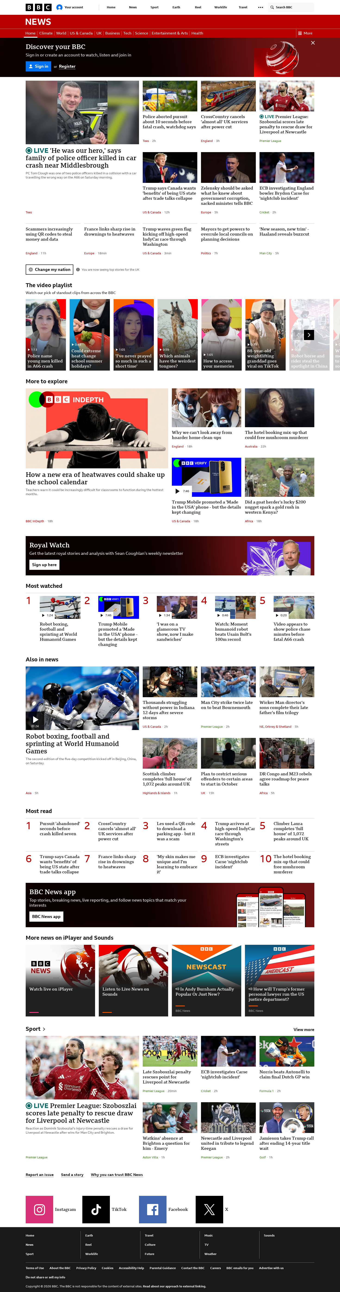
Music (208, 1235)
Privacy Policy (86, 1268)
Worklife (220, 7)
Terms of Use (35, 1268)
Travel (243, 7)
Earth (176, 7)
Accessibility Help (131, 1268)
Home (111, 7)
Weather (210, 1254)
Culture (150, 1244)
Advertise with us (271, 1268)
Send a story (72, 1174)
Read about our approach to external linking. (174, 1286)
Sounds (269, 1235)
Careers (215, 1268)
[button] (260, 7)
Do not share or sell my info (45, 1277)
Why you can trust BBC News (117, 1174)
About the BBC (60, 1268)
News (133, 7)
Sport (154, 7)
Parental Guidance (163, 1268)
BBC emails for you (239, 1268)
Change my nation (53, 269)
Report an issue (40, 1174)
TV (206, 1244)
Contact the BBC (193, 1268)
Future (149, 1254)
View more (304, 1029)
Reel (198, 7)
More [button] (308, 33)
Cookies (107, 1268)
